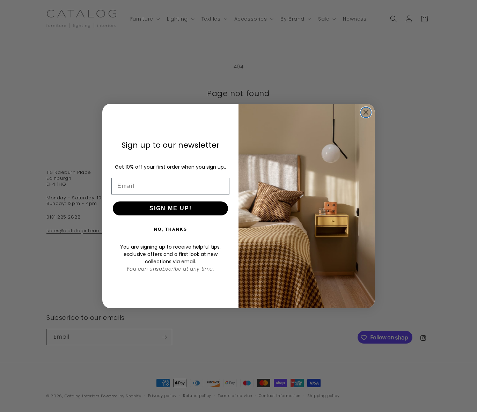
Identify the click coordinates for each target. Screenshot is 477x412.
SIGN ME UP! (170, 208)
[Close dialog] (366, 112)
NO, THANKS (170, 229)
